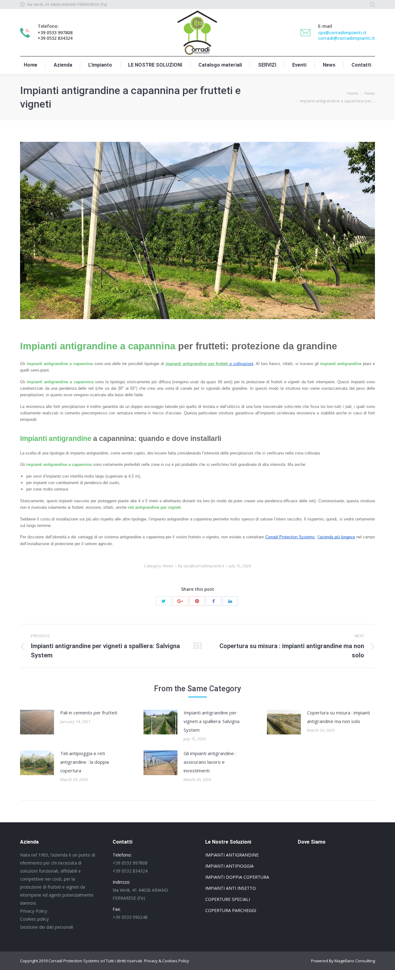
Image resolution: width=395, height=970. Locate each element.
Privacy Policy (33, 911)
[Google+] (180, 601)
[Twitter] (163, 601)
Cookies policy (34, 919)
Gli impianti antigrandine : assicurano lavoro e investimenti (210, 762)
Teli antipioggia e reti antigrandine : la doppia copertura (84, 762)
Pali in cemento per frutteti (88, 712)
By (201, 566)
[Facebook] (213, 601)
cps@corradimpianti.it (342, 32)
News (369, 93)
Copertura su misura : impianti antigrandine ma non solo (338, 716)
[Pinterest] (197, 601)
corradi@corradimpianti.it (346, 38)
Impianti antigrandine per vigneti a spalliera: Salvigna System (211, 721)
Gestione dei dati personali (46, 927)
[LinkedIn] (230, 601)
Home (352, 93)
